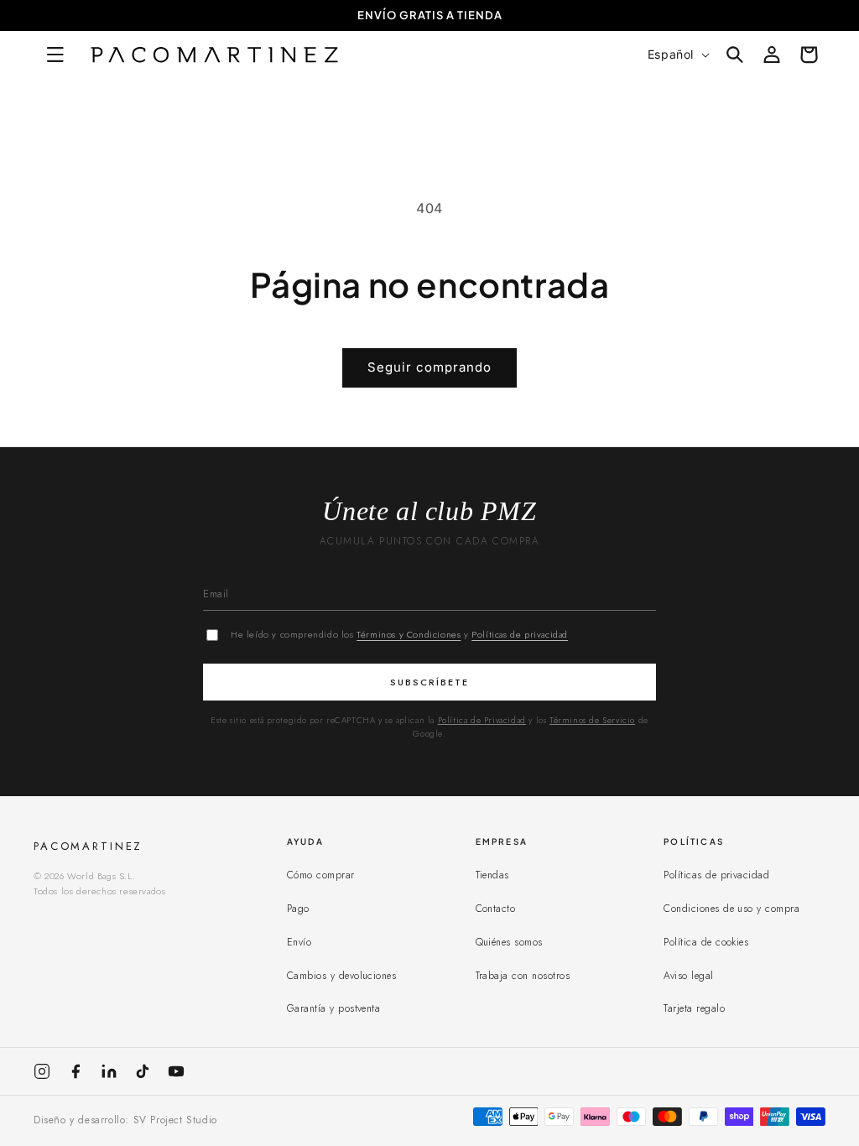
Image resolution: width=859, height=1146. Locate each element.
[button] (60, 54)
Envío (299, 942)
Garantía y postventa (334, 1008)
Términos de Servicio (592, 720)
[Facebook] (75, 1071)
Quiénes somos (509, 942)
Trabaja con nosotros (523, 975)
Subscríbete (429, 682)
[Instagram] (42, 1071)
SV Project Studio (175, 1120)
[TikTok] (142, 1071)
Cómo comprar (321, 875)
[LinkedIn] (109, 1071)
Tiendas (492, 875)
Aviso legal (688, 975)
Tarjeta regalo (694, 1008)
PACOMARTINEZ (88, 846)
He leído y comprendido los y (399, 634)
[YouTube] (176, 1071)
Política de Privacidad (482, 720)
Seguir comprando (429, 367)
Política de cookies (706, 942)
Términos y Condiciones (409, 634)
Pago (298, 908)
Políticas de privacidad (519, 634)
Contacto (496, 908)
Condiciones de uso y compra (731, 908)
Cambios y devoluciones (342, 975)
